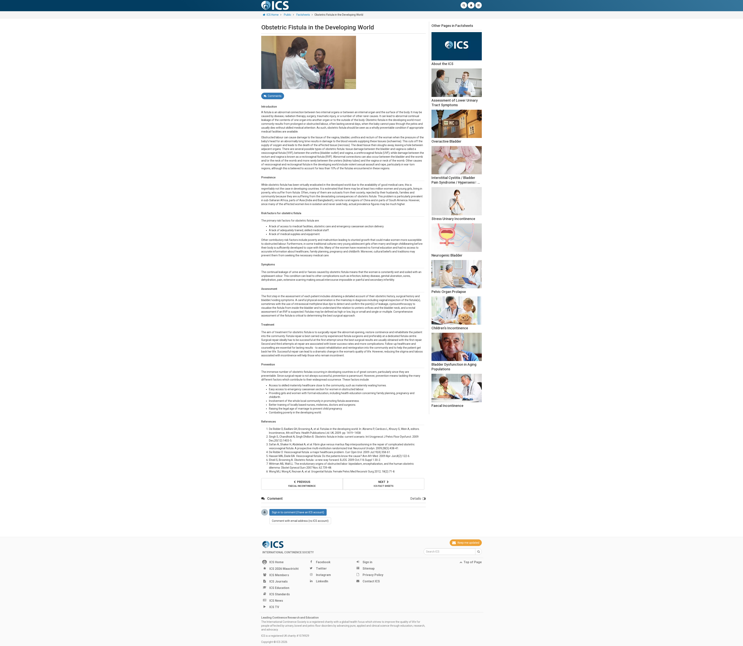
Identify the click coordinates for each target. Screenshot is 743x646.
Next (383, 483)
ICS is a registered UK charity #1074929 (285, 635)
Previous (302, 483)
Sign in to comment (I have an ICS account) (298, 512)
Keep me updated (468, 542)
